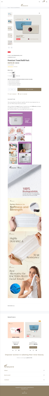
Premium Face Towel (15, 341)
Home (9, 7)
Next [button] (11, 47)
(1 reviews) (15, 66)
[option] (10, 15)
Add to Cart (16, 347)
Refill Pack (33, 341)
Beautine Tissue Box (33, 343)
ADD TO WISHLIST (13, 94)
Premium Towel (16, 343)
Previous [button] (9, 47)
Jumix (27, 389)
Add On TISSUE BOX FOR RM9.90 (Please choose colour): (20, 79)
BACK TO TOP (24, 393)
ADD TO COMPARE (23, 94)
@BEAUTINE (29, 358)
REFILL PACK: (10, 70)
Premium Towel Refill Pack (15, 7)
